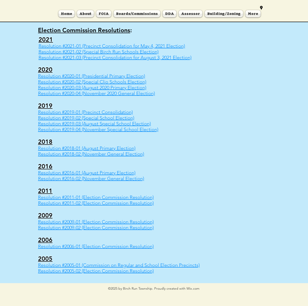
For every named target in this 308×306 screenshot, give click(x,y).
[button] (136, 13)
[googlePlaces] (261, 8)
